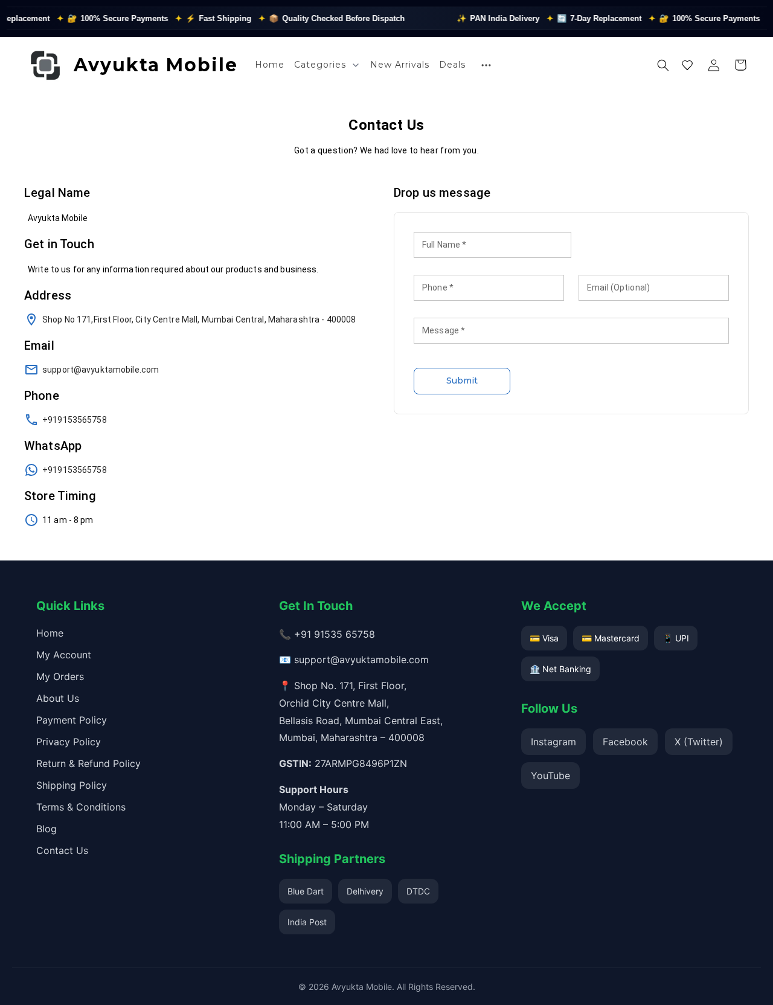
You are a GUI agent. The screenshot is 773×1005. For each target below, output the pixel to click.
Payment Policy (71, 720)
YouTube (550, 775)
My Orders (60, 676)
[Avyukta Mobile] (45, 65)
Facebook (625, 742)
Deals (452, 64)
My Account (63, 655)
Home (269, 64)
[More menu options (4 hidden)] (486, 65)
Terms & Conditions (81, 807)
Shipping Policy (71, 785)
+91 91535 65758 (334, 634)
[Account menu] (713, 65)
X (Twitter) (699, 742)
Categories (320, 64)
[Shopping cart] (740, 65)
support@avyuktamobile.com (361, 659)
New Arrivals (399, 64)
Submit (462, 380)
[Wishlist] (687, 65)
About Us (57, 698)
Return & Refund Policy (88, 763)
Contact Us (62, 850)
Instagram (553, 742)
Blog (46, 829)
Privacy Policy (68, 742)
